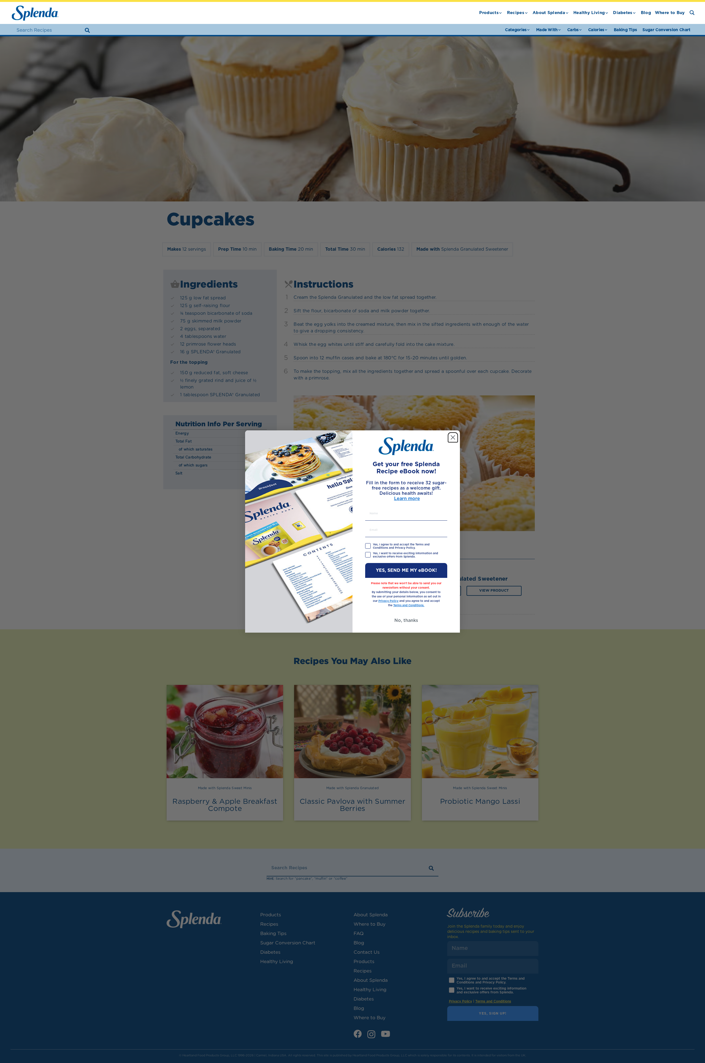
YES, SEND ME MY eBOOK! (406, 570)
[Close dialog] (453, 437)
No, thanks (406, 620)
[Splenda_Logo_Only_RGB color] (35, 13)
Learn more (407, 498)
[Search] (87, 30)
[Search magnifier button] (692, 13)
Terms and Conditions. (408, 605)
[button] (500, 12)
